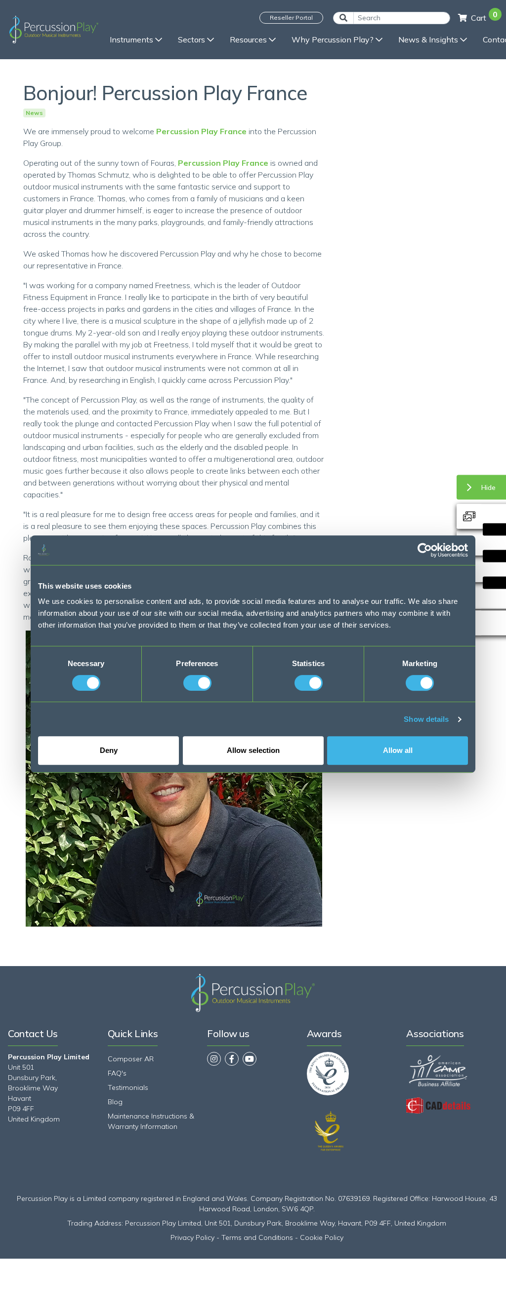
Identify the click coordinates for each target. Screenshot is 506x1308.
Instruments (131, 39)
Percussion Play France (201, 131)
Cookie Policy (321, 1237)
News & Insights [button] (428, 39)
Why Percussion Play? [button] (333, 39)
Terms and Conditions (257, 1237)
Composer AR (131, 1058)
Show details (426, 719)
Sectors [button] (191, 39)
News (34, 113)
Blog (115, 1101)
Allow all (398, 750)
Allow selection (253, 750)
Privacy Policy (192, 1237)
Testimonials (128, 1087)
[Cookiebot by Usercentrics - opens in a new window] (424, 550)
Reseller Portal (291, 17)
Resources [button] (248, 39)
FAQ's (117, 1073)
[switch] (197, 683)
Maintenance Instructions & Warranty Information (151, 1121)
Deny (109, 750)
